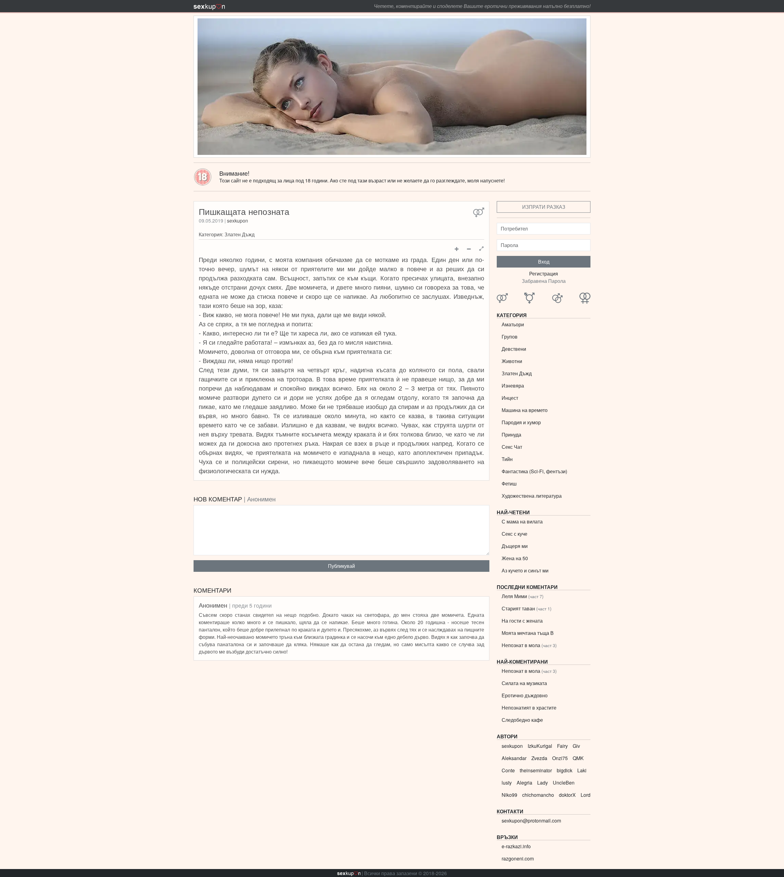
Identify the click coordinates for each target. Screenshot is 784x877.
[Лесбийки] (584, 298)
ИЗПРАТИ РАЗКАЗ (543, 206)
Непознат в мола (529, 645)
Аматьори (513, 324)
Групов (510, 336)
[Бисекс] (529, 298)
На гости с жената (522, 620)
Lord (585, 794)
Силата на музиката (524, 683)
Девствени (514, 348)
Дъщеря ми (515, 545)
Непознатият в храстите (529, 707)
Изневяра (513, 385)
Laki (581, 770)
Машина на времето (525, 410)
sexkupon (237, 220)
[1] (481, 249)
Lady (542, 782)
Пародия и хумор (521, 422)
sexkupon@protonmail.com (531, 820)
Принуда (511, 434)
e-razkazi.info (516, 846)
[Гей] (557, 298)
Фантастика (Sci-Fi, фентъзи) (534, 471)
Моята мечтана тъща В (528, 632)
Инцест (510, 397)
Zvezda (539, 758)
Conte (508, 770)
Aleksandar (514, 758)
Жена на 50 (515, 558)
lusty (507, 782)
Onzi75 (560, 758)
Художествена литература (532, 495)
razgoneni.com (518, 858)
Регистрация (543, 273)
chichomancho (538, 794)
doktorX (567, 794)
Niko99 (509, 794)
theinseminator (536, 770)
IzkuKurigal (540, 745)
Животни (512, 361)
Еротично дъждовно (525, 695)
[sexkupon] (209, 6)
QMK (578, 758)
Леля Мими (523, 596)
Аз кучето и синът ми (525, 570)
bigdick (564, 770)
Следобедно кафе (522, 719)
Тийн (507, 459)
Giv (576, 745)
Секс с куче (514, 533)
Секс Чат (512, 446)
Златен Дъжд (239, 234)
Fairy (562, 745)
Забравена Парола (544, 280)
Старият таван (527, 608)
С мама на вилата (522, 521)
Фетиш (509, 483)
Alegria (524, 782)
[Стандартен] (478, 212)
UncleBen (564, 782)
